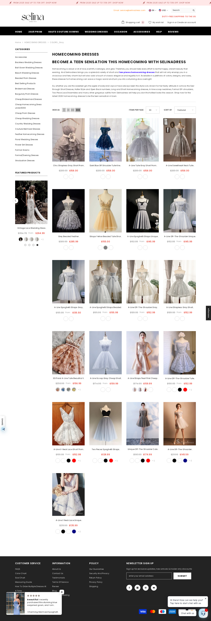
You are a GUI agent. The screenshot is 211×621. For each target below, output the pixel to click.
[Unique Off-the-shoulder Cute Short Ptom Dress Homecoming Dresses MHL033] (142, 423)
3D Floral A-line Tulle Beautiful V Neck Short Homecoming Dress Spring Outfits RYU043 (68, 378)
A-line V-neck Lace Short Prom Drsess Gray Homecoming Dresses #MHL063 (68, 449)
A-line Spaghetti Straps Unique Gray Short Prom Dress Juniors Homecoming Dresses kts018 (142, 236)
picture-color (26, 239)
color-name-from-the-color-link (36, 239)
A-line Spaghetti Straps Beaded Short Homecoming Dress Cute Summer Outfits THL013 (105, 307)
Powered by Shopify (45, 611)
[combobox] (181, 10)
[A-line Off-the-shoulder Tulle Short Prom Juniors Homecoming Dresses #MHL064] (179, 352)
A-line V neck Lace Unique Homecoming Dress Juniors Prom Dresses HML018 (68, 520)
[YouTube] (154, 588)
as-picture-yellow (74, 389)
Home (18, 42)
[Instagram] (137, 588)
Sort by (168, 110)
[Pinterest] (146, 588)
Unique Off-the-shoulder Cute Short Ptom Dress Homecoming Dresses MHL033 (142, 449)
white (31, 239)
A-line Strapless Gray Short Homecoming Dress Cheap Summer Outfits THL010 (179, 307)
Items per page (136, 110)
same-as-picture (65, 247)
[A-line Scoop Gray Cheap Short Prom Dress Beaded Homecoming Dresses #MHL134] (105, 352)
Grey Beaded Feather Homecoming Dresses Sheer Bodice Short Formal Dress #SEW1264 (68, 236)
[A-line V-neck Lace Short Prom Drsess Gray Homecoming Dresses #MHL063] (68, 423)
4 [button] (37, 245)
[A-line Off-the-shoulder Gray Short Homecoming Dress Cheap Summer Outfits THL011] (142, 281)
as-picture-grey (68, 389)
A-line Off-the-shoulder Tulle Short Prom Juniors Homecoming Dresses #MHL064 (180, 378)
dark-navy (185, 460)
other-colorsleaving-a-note (111, 247)
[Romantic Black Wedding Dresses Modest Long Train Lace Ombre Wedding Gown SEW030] (31, 202)
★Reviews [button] (208, 313)
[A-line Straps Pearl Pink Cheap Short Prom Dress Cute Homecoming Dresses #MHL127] (142, 352)
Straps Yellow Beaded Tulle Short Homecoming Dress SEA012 (106, 236)
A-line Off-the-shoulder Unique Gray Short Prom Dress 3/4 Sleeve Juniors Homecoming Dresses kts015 (180, 236)
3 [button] (33, 245)
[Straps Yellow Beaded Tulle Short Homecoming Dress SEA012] (105, 210)
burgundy (145, 389)
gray (105, 247)
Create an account (186, 22)
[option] (31, 211)
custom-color (71, 247)
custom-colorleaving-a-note (108, 389)
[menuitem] (31, 57)
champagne (100, 247)
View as (56, 110)
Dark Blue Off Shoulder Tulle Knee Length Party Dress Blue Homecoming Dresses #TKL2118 (105, 165)
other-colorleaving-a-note (71, 176)
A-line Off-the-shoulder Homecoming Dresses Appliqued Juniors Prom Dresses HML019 (180, 449)
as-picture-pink (57, 389)
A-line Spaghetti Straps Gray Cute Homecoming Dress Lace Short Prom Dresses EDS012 (68, 307)
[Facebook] (129, 588)
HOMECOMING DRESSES (35, 42)
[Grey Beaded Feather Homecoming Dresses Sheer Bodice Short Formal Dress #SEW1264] (68, 210)
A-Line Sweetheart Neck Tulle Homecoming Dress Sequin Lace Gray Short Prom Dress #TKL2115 (180, 165)
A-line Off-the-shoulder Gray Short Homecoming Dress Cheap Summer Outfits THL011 (143, 307)
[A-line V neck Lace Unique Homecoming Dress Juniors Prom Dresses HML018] (68, 494)
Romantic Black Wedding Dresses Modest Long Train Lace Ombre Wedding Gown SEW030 (31, 228)
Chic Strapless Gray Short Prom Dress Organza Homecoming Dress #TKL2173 (68, 165)
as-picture (65, 176)
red (185, 389)
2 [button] (29, 245)
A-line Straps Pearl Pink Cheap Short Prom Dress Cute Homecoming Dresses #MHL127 (142, 378)
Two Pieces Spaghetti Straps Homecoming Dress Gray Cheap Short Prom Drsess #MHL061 (105, 449)
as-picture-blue (63, 389)
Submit (182, 575)
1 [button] (25, 245)
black (179, 389)
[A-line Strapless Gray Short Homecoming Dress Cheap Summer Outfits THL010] (179, 281)
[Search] (183, 10)
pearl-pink (134, 389)
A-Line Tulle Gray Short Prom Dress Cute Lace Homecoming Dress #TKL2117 (142, 165)
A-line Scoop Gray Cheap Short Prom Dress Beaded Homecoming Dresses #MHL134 (105, 378)
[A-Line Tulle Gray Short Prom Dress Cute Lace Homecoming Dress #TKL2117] (142, 140)
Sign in (171, 22)
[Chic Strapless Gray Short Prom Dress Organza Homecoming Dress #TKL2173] (68, 140)
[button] (15, 200)
